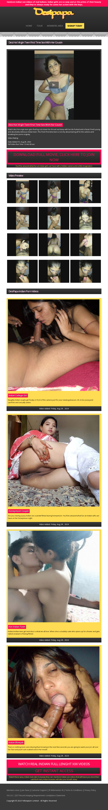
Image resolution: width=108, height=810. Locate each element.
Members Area (55, 25)
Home (29, 25)
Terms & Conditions (73, 790)
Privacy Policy (90, 790)
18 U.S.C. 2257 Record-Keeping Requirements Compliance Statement (36, 795)
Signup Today (74, 25)
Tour (40, 25)
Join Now (25, 790)
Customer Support (39, 790)
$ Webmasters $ (56, 790)
